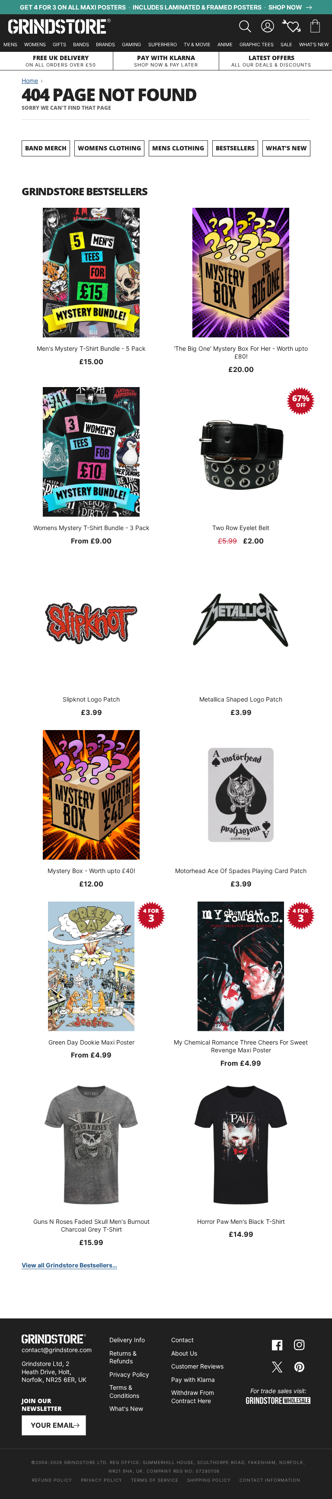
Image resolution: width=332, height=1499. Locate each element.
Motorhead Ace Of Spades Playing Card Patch (240, 870)
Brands (105, 44)
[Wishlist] (291, 26)
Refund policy (52, 1480)
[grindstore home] (54, 1340)
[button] (315, 26)
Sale (286, 44)
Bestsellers (235, 148)
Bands (81, 44)
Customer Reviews (197, 1366)
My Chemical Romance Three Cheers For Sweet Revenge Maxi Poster (241, 1046)
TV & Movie (197, 44)
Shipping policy (209, 1480)
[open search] (245, 26)
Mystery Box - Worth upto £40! (91, 870)
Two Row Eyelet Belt (240, 527)
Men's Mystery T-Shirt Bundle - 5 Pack (91, 348)
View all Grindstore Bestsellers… (69, 1265)
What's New (314, 44)
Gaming (131, 44)
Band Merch (46, 148)
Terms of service (155, 1480)
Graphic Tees (256, 44)
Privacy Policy (129, 1374)
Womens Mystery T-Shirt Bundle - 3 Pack (91, 527)
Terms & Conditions (124, 1391)
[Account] (267, 26)
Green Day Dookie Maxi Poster (91, 1042)
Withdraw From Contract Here (192, 1396)
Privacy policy (101, 1480)
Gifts (59, 44)
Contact (182, 1339)
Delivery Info (127, 1339)
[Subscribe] (76, 1425)
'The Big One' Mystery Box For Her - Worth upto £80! (241, 352)
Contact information (269, 1480)
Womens (35, 44)
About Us (184, 1353)
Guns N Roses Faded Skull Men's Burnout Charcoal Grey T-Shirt (91, 1225)
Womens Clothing (109, 148)
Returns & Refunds (123, 1357)
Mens (10, 44)
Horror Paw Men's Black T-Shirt (241, 1221)
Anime (225, 44)
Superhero (162, 44)
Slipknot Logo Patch (91, 699)
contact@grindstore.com (57, 1349)
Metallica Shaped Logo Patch (240, 699)
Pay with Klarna (193, 1379)
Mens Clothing (178, 148)
